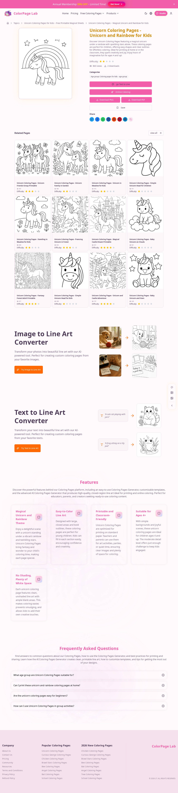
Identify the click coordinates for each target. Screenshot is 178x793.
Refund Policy (8, 778)
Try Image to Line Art (31, 369)
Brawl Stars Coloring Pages (54, 762)
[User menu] (171, 13)
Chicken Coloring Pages (53, 758)
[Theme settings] (145, 13)
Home (65, 13)
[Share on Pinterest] (119, 119)
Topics (16, 23)
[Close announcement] (174, 4)
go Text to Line (123, 84)
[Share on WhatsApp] (103, 119)
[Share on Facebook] (97, 119)
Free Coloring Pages (91, 13)
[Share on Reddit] (114, 119)
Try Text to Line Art (29, 448)
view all (153, 133)
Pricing (74, 13)
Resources (7, 766)
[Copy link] (130, 119)
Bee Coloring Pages (51, 766)
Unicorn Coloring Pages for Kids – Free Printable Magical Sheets (54, 23)
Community (7, 762)
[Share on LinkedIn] (108, 119)
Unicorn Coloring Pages (53, 751)
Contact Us (7, 754)
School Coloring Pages (52, 778)
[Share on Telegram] (125, 119)
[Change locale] (150, 13)
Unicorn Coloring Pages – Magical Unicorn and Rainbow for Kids (119, 23)
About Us (6, 751)
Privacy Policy (8, 774)
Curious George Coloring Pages (56, 754)
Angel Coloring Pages (52, 770)
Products (111, 13)
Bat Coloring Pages (50, 774)
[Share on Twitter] (92, 119)
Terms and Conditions (12, 770)
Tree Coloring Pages (90, 774)
